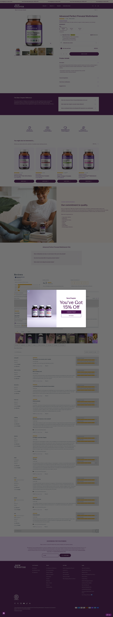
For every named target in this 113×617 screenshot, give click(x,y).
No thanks (71, 315)
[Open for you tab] (3, 613)
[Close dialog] (29, 291)
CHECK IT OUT (71, 312)
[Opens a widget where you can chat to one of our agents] (108, 614)
